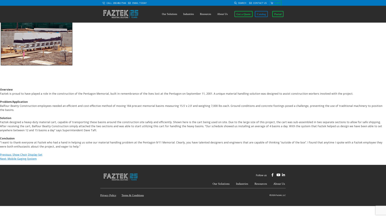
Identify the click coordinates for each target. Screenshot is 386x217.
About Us (222, 14)
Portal (278, 14)
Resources (205, 14)
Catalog (261, 14)
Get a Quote (243, 14)
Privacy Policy (108, 195)
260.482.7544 (119, 3)
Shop (277, 3)
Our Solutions (169, 14)
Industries (188, 14)
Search (242, 3)
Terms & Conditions (133, 195)
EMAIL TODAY (139, 3)
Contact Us (260, 3)
